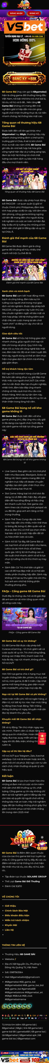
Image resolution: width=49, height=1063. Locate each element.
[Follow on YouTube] (19, 1006)
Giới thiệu (10, 906)
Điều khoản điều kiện (17, 915)
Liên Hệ (9, 930)
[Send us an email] (4, 1006)
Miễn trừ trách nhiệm (17, 920)
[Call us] (9, 1006)
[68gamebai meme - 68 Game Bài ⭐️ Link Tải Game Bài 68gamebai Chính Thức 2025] (24, 5)
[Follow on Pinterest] (14, 1006)
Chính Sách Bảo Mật (16, 910)
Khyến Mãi (11, 925)
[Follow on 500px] (24, 1006)
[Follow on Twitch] (29, 1006)
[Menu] (4, 5)
